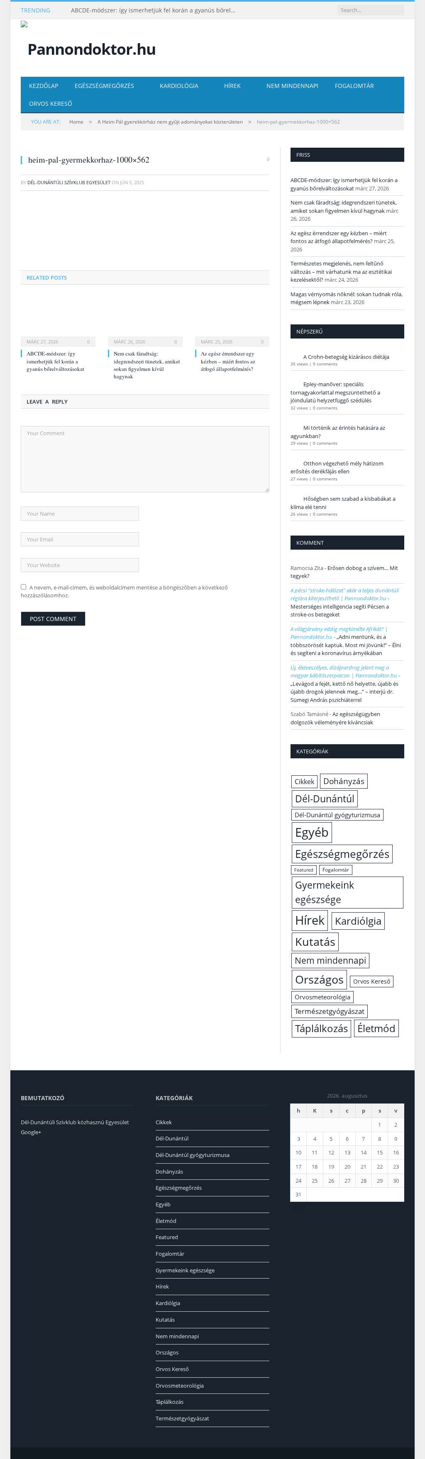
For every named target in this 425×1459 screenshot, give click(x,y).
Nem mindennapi (292, 86)
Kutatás (315, 941)
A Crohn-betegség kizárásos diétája (346, 356)
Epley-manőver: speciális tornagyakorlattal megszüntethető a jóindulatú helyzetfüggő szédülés (335, 392)
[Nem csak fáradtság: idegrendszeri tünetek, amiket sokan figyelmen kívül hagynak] (145, 320)
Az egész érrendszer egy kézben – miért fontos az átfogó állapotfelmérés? (228, 361)
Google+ (31, 1132)
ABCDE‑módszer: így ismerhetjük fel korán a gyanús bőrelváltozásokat (156, 10)
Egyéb (312, 832)
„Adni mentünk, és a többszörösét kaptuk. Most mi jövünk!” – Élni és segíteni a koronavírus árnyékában (346, 645)
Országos (319, 979)
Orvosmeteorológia (322, 997)
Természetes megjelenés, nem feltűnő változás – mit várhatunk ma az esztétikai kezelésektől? (341, 271)
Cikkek (304, 781)
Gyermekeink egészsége (324, 892)
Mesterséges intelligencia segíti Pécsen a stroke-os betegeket (340, 611)
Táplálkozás (321, 1028)
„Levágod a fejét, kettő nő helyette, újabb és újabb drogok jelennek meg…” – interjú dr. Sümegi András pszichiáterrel (344, 692)
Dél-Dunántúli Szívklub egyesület (68, 182)
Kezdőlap (43, 86)
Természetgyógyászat (329, 1011)
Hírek (232, 86)
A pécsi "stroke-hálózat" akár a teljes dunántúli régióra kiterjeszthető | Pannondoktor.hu (345, 594)
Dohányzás (343, 781)
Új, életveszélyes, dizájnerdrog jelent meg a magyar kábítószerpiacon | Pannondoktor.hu (344, 672)
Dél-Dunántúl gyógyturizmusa (337, 815)
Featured (303, 870)
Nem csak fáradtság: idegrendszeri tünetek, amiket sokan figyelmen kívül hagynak (147, 365)
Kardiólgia (358, 921)
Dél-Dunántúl (324, 798)
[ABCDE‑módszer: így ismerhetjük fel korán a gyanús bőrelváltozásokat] (58, 320)
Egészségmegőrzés (104, 86)
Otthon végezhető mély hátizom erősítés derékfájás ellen (337, 467)
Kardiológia (179, 86)
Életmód (376, 1028)
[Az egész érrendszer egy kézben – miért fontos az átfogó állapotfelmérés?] (232, 320)
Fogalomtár (354, 86)
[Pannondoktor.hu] (88, 47)
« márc (298, 1207)
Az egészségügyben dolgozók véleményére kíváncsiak (335, 718)
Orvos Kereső (50, 103)
